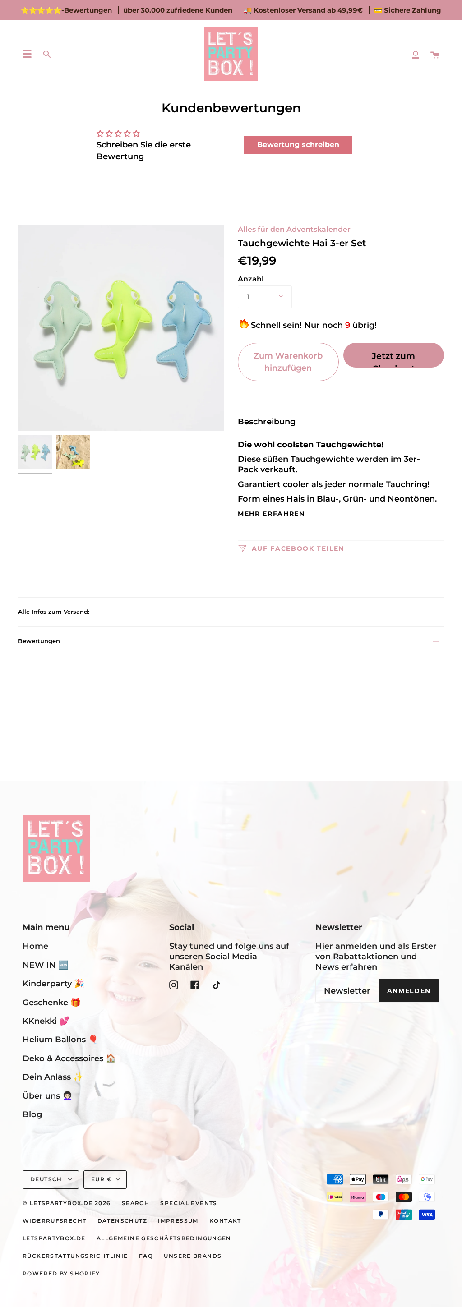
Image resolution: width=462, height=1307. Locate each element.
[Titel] (415, 54)
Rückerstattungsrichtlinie (75, 1256)
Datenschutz (122, 1221)
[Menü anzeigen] (27, 54)
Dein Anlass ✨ (53, 1077)
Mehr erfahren (271, 514)
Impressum (178, 1221)
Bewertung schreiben (298, 144)
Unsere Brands (193, 1256)
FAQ (146, 1256)
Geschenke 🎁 (52, 1002)
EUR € (101, 1179)
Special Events (188, 1203)
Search (135, 1203)
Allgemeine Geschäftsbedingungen (164, 1238)
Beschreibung (267, 421)
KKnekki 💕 (46, 1021)
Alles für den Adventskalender (294, 229)
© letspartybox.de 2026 (67, 1203)
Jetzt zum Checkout (393, 359)
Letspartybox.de (54, 1238)
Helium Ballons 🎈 (60, 1039)
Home (35, 946)
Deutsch (47, 1179)
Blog (32, 1114)
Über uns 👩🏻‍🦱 (48, 1096)
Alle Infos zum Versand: (53, 611)
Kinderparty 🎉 (53, 983)
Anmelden (409, 990)
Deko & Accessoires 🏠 (69, 1058)
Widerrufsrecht (54, 1221)
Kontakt (225, 1221)
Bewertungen (39, 640)
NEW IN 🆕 (46, 965)
